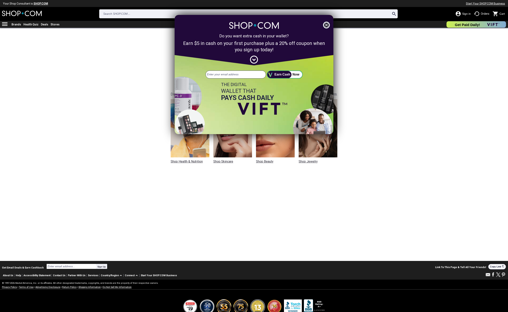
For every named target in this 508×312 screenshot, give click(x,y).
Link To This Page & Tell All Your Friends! (460, 267)
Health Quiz (30, 24)
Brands (16, 24)
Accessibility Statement (37, 275)
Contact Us (59, 275)
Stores (55, 24)
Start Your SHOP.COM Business (485, 3)
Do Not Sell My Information (117, 287)
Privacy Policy (9, 287)
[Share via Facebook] (493, 274)
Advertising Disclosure (47, 287)
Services (93, 275)
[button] (112, 275)
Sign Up (101, 266)
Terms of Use (26, 287)
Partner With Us (77, 275)
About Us (8, 275)
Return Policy (69, 287)
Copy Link (497, 266)
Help (18, 275)
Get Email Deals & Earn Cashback (23, 267)
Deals (44, 24)
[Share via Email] (488, 276)
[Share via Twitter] (498, 274)
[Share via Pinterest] (503, 274)
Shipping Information (89, 287)
